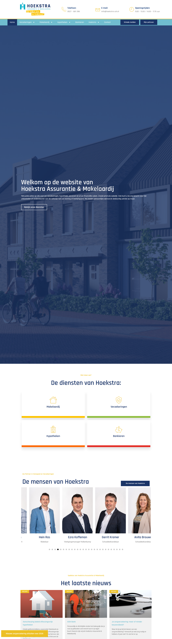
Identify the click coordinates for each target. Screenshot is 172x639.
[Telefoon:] (64, 9)
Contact (107, 22)
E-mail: (104, 7)
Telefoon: (71, 7)
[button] (49, 549)
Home (12, 22)
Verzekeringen (25, 22)
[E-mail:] (97, 9)
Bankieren (79, 22)
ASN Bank (71, 621)
